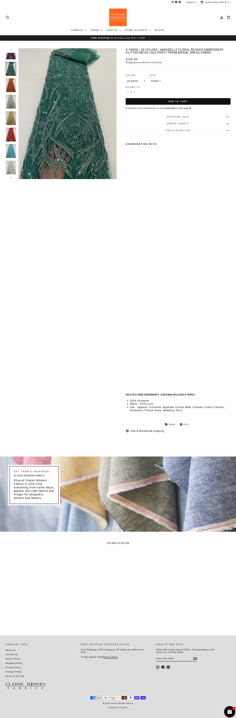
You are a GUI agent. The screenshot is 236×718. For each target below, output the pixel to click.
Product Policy (13, 671)
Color (130, 75)
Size (153, 75)
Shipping (130, 62)
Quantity (133, 87)
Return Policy (12, 658)
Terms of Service (14, 676)
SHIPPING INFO (178, 117)
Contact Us (11, 654)
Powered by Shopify (118, 708)
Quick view (32, 602)
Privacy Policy (13, 667)
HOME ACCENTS (137, 30)
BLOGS (160, 30)
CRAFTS (113, 30)
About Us (10, 650)
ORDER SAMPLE (178, 123)
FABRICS (78, 30)
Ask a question (178, 130)
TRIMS (96, 30)
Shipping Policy (14, 663)
